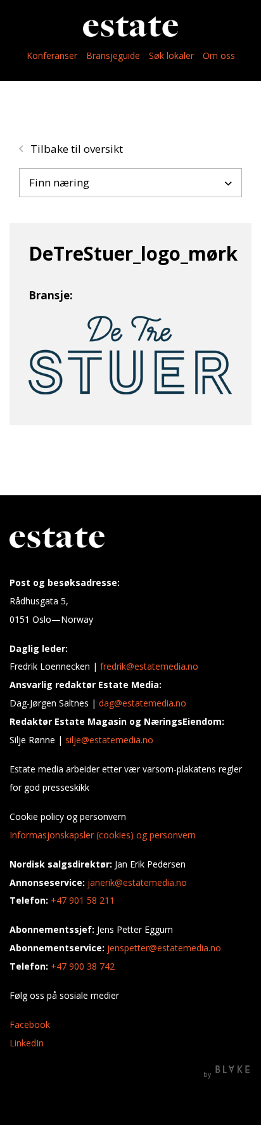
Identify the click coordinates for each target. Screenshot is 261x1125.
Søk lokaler (171, 55)
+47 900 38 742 (83, 966)
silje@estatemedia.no (109, 740)
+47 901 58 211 (83, 900)
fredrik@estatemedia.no (149, 666)
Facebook (30, 1024)
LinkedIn (27, 1043)
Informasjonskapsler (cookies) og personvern (103, 835)
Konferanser (52, 55)
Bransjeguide (113, 55)
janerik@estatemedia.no (137, 882)
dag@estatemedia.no (142, 703)
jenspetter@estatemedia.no (164, 948)
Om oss (219, 55)
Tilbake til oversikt (75, 148)
